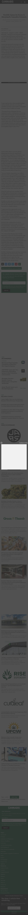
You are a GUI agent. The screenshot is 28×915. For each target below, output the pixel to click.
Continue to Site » (23, 443)
